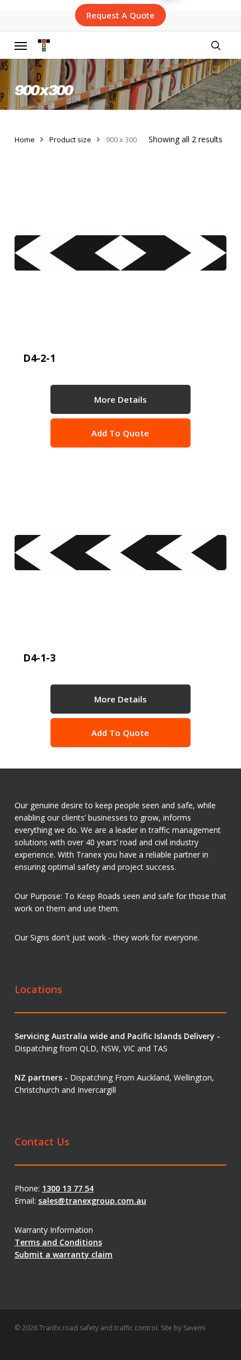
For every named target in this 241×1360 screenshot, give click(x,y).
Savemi (194, 1328)
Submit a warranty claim (64, 1254)
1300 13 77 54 (68, 1188)
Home (25, 139)
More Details (120, 399)
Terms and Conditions (58, 1242)
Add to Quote (120, 433)
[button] (21, 46)
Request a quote (120, 15)
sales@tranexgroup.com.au (92, 1200)
